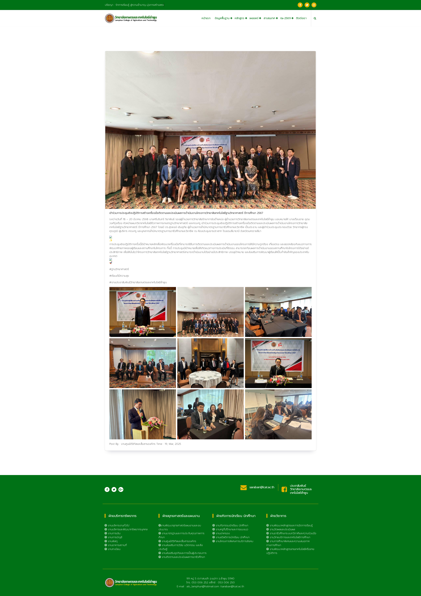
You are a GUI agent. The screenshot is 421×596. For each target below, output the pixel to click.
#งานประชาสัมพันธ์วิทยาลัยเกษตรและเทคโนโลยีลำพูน (138, 282)
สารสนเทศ (269, 18)
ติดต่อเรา (301, 18)
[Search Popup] (315, 18)
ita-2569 (285, 18)
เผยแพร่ (253, 18)
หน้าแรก (206, 18)
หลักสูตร (239, 18)
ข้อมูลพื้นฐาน (222, 18)
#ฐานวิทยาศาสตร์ (119, 269)
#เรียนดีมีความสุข (119, 276)
